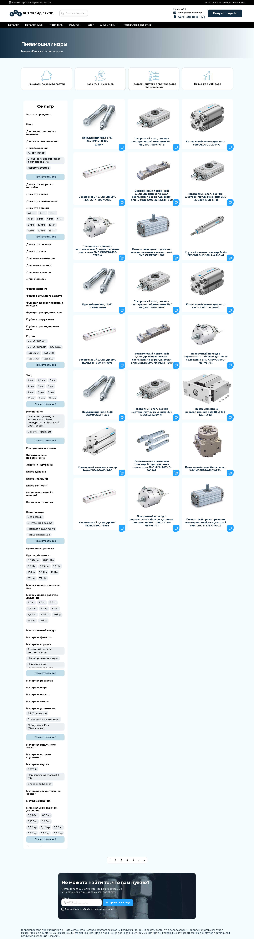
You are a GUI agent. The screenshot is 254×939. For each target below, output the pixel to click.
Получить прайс (225, 13)
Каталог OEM (34, 24)
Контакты (56, 24)
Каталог (13, 24)
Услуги (74, 24)
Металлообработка (137, 24)
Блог (90, 24)
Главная (25, 51)
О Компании (109, 24)
